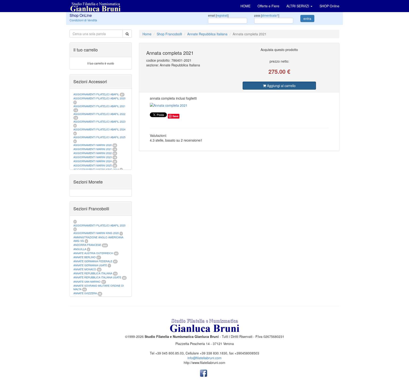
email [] (218, 15)
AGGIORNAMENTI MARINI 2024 (92, 161)
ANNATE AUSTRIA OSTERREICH (93, 253)
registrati (222, 15)
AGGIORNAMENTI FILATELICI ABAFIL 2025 (99, 137)
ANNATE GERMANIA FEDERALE (92, 261)
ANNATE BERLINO (84, 257)
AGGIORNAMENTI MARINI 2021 (92, 149)
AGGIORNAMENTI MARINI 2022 (92, 153)
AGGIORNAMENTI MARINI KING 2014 (96, 169)
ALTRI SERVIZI (298, 6)
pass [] (266, 15)
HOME (245, 6)
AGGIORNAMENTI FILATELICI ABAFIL (96, 94)
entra (307, 18)
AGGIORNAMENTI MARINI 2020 (92, 145)
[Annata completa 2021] (239, 105)
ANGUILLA (79, 249)
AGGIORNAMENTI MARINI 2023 (92, 157)
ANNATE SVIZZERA (85, 293)
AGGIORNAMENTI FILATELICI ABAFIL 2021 (99, 106)
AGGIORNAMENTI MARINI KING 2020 (96, 233)
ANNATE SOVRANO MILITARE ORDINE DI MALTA (98, 287)
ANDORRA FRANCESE (87, 245)
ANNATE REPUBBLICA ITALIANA (92, 273)
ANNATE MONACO (84, 269)
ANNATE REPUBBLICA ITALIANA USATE (97, 277)
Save (175, 116)
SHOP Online (329, 6)
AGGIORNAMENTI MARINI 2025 (92, 165)
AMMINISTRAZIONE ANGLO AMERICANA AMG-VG (98, 239)
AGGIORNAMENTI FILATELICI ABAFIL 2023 (99, 121)
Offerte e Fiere (268, 6)
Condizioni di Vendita (83, 20)
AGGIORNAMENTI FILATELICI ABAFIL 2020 (99, 98)
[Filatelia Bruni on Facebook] (203, 372)
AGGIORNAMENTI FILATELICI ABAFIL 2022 (99, 114)
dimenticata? (270, 15)
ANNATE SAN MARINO (87, 281)
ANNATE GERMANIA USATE (90, 265)
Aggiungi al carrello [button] (281, 85)
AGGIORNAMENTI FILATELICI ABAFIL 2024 (99, 129)
